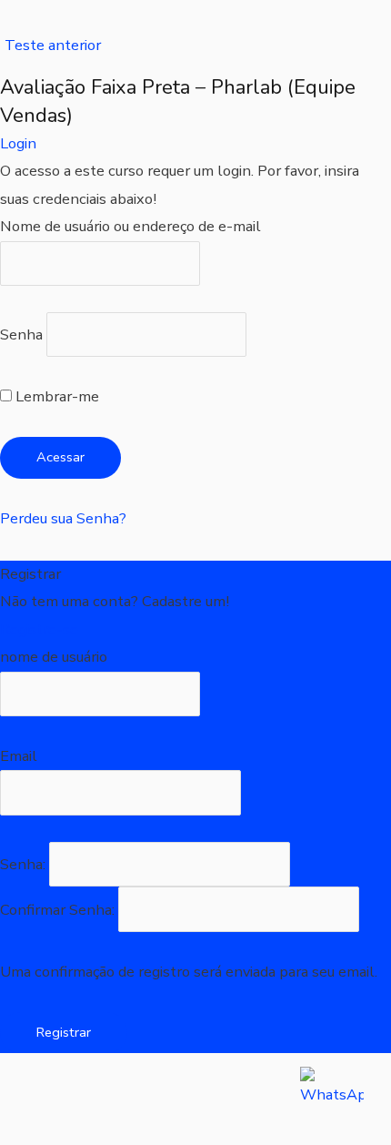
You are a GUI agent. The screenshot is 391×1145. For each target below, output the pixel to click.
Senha (21, 334)
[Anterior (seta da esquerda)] (36, 1131)
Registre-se (39, 629)
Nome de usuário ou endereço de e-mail (130, 226)
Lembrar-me (55, 396)
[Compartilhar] (189, 1098)
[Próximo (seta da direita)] (112, 1131)
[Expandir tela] (112, 1098)
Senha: (24, 864)
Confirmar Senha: (59, 909)
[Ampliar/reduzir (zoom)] (36, 1098)
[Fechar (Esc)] (265, 1098)
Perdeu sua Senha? (63, 518)
